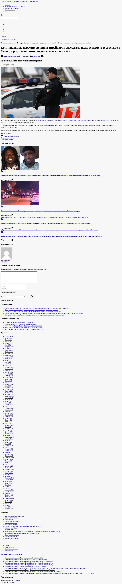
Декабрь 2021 (9, 432)
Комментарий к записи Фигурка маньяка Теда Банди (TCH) (24, 558)
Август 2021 (9, 439)
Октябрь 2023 (9, 394)
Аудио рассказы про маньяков (14, 516)
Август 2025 (9, 357)
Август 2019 (9, 479)
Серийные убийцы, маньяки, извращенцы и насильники (19, 1)
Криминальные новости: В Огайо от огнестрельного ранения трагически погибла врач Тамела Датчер (38, 308)
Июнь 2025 (8, 360)
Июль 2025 (8, 358)
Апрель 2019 (9, 486)
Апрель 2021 (9, 445)
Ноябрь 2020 (9, 454)
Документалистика (11, 518)
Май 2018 (8, 503)
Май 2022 (8, 423)
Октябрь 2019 (9, 476)
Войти (7, 545)
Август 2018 (9, 500)
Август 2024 (9, 377)
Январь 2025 (9, 369)
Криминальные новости (8, 39)
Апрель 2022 (9, 425)
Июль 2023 (8, 399)
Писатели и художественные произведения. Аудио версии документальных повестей (32, 531)
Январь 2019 (9, 491)
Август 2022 (9, 418)
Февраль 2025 (9, 367)
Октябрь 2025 (9, 353)
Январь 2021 (9, 450)
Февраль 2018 (9, 508)
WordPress (16, 580)
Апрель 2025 (9, 364)
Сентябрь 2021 (9, 437)
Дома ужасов (9, 519)
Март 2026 (8, 345)
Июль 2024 (8, 379)
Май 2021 (8, 444)
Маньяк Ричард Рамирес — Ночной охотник (27, 326)
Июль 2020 (8, 461)
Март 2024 (8, 386)
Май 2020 (8, 464)
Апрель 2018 (9, 505)
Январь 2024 (9, 389)
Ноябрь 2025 (9, 352)
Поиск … (27, 297)
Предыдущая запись (7, 138)
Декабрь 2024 (9, 370)
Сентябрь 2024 (9, 375)
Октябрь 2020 (9, 456)
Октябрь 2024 (9, 374)
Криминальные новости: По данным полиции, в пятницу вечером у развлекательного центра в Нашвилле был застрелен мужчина (46, 223)
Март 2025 (8, 365)
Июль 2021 (8, 440)
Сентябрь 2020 (9, 457)
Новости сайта (9, 529)
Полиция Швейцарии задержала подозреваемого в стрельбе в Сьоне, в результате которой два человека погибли (72, 120)
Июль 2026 (8, 338)
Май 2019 (8, 485)
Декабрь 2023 (9, 391)
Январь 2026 (9, 348)
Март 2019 (8, 488)
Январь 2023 (9, 410)
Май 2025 (8, 362)
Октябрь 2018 (9, 497)
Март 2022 (8, 427)
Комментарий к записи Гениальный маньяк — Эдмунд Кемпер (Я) (26, 566)
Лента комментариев (11, 549)
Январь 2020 (9, 471)
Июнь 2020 (8, 462)
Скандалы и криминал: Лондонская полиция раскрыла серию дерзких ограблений (31, 310)
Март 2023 (8, 406)
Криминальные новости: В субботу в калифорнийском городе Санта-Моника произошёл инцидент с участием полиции (44, 313)
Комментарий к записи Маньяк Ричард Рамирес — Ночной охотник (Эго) (29, 561)
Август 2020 (9, 459)
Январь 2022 (9, 430)
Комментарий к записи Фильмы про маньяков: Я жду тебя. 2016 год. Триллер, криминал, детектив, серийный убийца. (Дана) (45, 568)
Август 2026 (9, 336)
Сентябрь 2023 (9, 396)
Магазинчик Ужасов (11, 524)
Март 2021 (8, 447)
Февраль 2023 (9, 408)
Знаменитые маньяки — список (15, 6)
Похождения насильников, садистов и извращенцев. (22, 533)
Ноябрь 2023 (9, 393)
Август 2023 (9, 398)
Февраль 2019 (9, 490)
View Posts (4, 262)
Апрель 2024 (9, 384)
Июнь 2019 (8, 483)
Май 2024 (8, 382)
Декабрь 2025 (9, 350)
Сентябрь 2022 (9, 416)
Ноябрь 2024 (9, 372)
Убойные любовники (11, 536)
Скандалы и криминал (12, 535)
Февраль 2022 (9, 428)
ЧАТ (6, 11)
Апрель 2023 (9, 404)
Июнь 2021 (8, 442)
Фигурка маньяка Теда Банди (23, 322)
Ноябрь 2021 (9, 433)
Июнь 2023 (8, 401)
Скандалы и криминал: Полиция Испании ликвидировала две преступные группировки (33, 311)
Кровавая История (11, 523)
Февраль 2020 (9, 469)
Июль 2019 (8, 481)
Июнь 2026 (8, 340)
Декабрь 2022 (9, 411)
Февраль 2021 (9, 449)
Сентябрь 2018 (9, 498)
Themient (11, 582)
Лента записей (9, 547)
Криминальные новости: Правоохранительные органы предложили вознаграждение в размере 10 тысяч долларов (40, 211)
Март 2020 (8, 468)
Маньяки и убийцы (11, 528)
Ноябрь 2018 (9, 495)
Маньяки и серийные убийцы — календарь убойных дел (23, 526)
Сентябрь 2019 (9, 478)
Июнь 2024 (8, 381)
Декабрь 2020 (9, 452)
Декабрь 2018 (9, 493)
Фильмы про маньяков (12, 8)
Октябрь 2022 (9, 415)
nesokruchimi (36, 56)
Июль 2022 (8, 420)
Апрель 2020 (9, 466)
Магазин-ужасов (10, 10)
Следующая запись (7, 139)
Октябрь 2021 (9, 435)
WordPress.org (9, 550)
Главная (7, 5)
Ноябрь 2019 (9, 474)
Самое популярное (14, 554)
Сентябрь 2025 (9, 355)
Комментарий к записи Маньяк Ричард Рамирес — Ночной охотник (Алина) (30, 570)
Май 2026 (8, 341)
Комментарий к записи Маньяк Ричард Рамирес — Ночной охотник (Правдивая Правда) (33, 571)
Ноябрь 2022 (9, 413)
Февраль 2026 (9, 347)
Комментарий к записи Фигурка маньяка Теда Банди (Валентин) (26, 559)
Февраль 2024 (9, 387)
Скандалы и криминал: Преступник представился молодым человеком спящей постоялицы (34, 315)
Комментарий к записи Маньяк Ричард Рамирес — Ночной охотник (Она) (29, 565)
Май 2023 (8, 403)
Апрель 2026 (9, 343)
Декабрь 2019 (9, 473)
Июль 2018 (8, 502)
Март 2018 (8, 507)
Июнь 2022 (8, 422)
